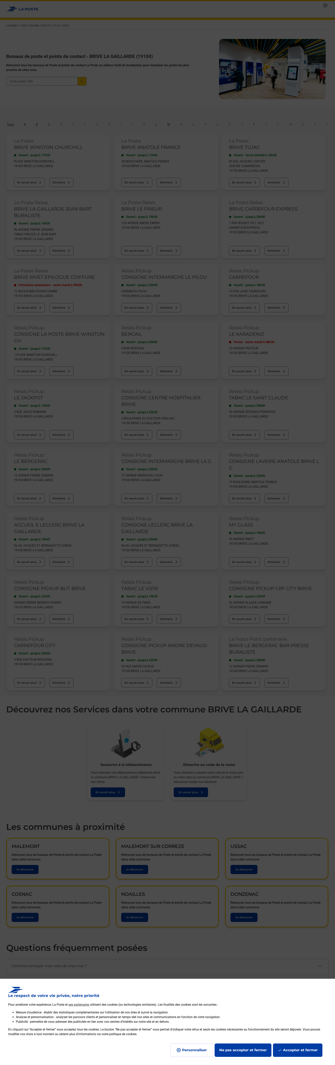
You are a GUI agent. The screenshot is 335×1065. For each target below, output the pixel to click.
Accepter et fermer (300, 1050)
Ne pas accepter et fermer (243, 1050)
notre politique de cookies (119, 1034)
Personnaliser (194, 1050)
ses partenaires (78, 1004)
